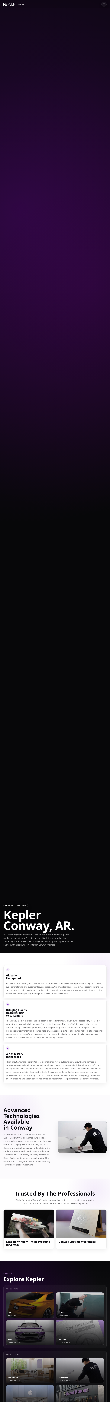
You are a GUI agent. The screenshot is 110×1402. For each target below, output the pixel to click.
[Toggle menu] (104, 4)
